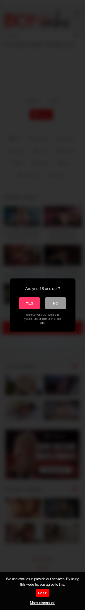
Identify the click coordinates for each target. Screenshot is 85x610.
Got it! (42, 592)
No (55, 303)
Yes (29, 303)
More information (42, 602)
